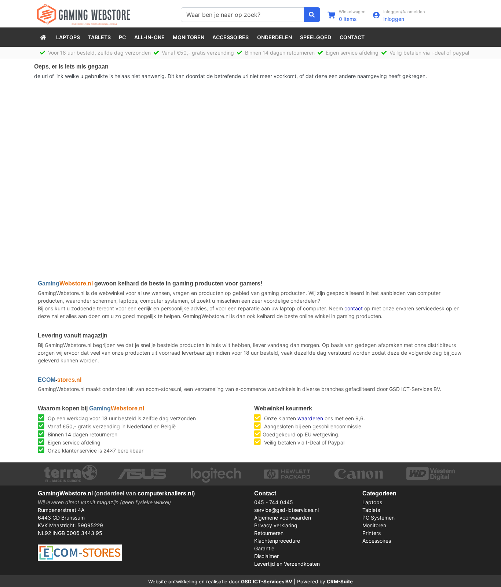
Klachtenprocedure (277, 541)
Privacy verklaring (275, 525)
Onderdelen (274, 37)
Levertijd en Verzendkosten (287, 564)
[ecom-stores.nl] (80, 552)
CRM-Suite (340, 581)
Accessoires (230, 37)
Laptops (68, 37)
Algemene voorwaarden (282, 517)
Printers (371, 533)
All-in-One (149, 37)
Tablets (99, 37)
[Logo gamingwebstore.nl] (83, 14)
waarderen (310, 418)
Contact (352, 37)
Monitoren (188, 37)
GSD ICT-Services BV (266, 581)
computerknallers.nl (165, 493)
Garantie (264, 548)
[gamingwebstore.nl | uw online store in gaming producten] (44, 37)
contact (353, 308)
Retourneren (269, 533)
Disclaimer (266, 556)
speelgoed (315, 37)
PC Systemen (378, 517)
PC (122, 37)
